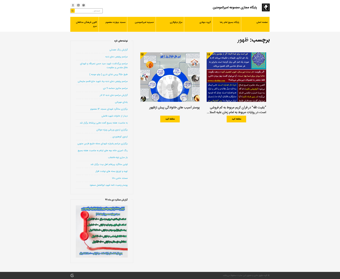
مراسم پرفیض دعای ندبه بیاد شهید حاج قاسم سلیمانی (103, 81)
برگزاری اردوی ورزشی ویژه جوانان (112, 130)
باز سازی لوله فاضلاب (118, 157)
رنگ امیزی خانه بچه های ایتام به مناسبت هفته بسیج (103, 151)
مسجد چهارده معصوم (115, 22)
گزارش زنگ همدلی (118, 50)
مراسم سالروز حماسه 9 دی (115, 88)
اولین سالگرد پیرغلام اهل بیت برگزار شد (109, 164)
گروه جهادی (205, 22)
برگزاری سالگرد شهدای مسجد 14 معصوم (109, 109)
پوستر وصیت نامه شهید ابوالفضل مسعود (109, 185)
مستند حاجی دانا (120, 178)
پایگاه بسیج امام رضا (229, 22)
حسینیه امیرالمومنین (144, 22)
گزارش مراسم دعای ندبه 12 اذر (114, 95)
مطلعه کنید (236, 119)
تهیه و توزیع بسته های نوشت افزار (111, 171)
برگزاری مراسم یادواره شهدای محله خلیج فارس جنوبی (102, 144)
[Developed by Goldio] (72, 275)
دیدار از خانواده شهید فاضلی (114, 116)
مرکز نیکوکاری (176, 22)
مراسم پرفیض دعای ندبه (116, 57)
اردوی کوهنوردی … (119, 137)
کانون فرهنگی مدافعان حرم (86, 24)
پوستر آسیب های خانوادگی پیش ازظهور (174, 107)
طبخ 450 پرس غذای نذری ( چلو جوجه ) (108, 74)
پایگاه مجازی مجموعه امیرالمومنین (235, 7)
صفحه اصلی (262, 22)
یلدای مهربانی (121, 102)
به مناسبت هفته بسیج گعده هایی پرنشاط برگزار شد (104, 123)
